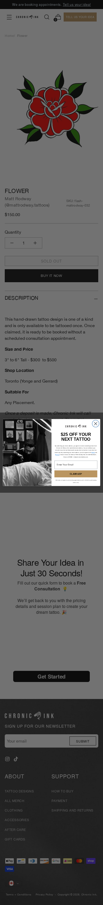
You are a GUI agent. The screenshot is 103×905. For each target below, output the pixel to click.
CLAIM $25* (76, 474)
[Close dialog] (95, 423)
